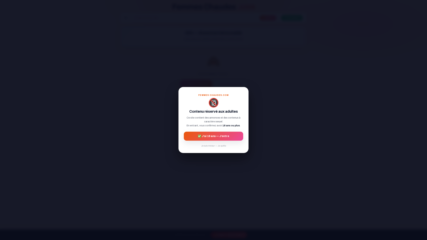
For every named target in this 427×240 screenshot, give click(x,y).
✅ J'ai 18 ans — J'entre (213, 136)
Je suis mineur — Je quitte (213, 146)
